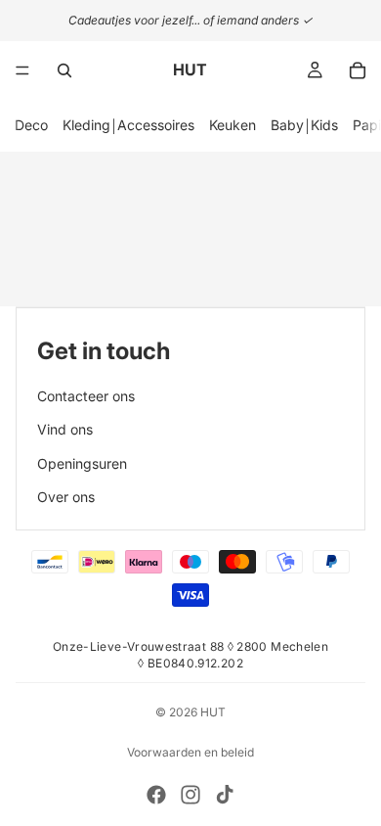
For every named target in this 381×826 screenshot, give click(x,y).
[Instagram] (190, 794)
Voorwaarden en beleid (190, 752)
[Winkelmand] (357, 70)
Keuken (232, 124)
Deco (31, 124)
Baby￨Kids (304, 124)
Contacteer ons (86, 396)
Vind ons (65, 429)
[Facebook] (156, 794)
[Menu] (22, 70)
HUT (213, 712)
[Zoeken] (64, 70)
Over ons (66, 496)
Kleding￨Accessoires (128, 124)
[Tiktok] (224, 794)
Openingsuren (82, 463)
